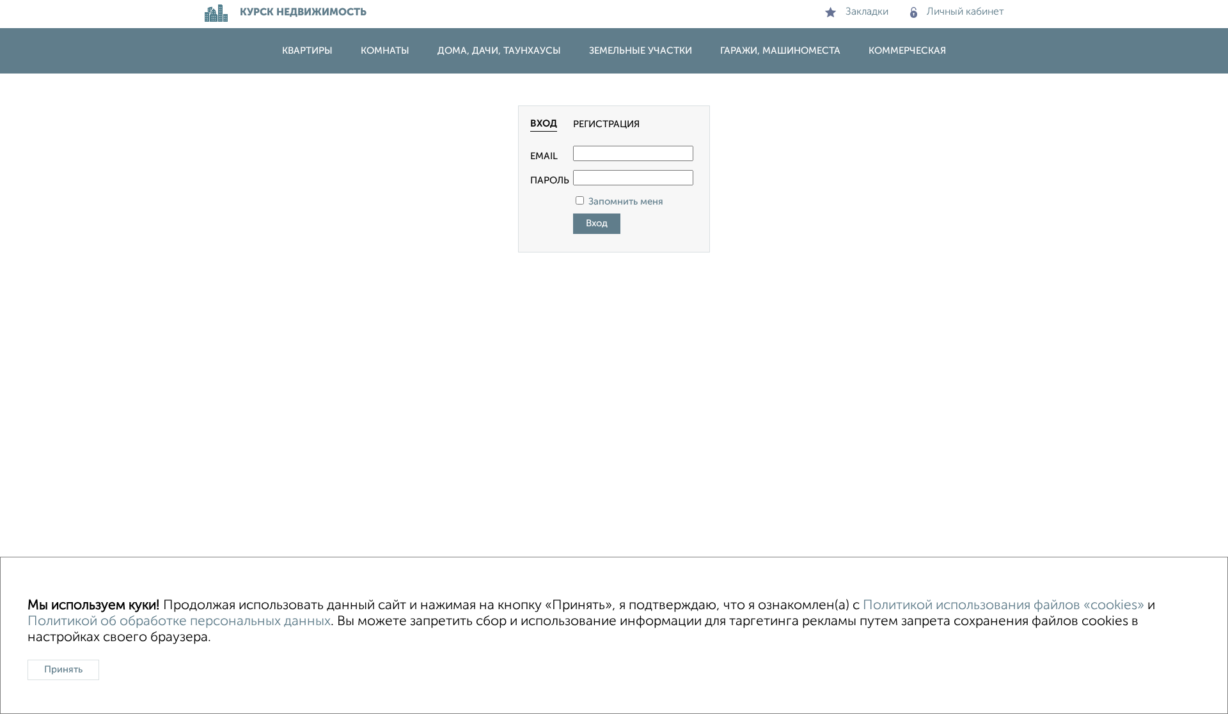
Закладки (867, 12)
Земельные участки (640, 51)
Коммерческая (907, 51)
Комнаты (385, 51)
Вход (543, 123)
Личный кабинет (965, 12)
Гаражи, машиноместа (780, 51)
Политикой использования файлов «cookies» (1003, 605)
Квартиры (307, 51)
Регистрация (606, 124)
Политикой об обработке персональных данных (179, 621)
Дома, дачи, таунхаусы (499, 51)
